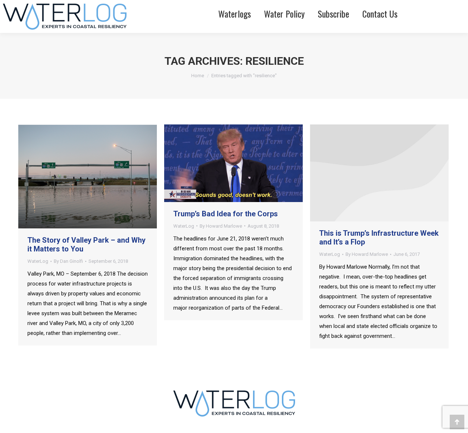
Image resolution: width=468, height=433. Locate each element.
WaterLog (37, 261)
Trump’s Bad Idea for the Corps (225, 213)
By (68, 261)
